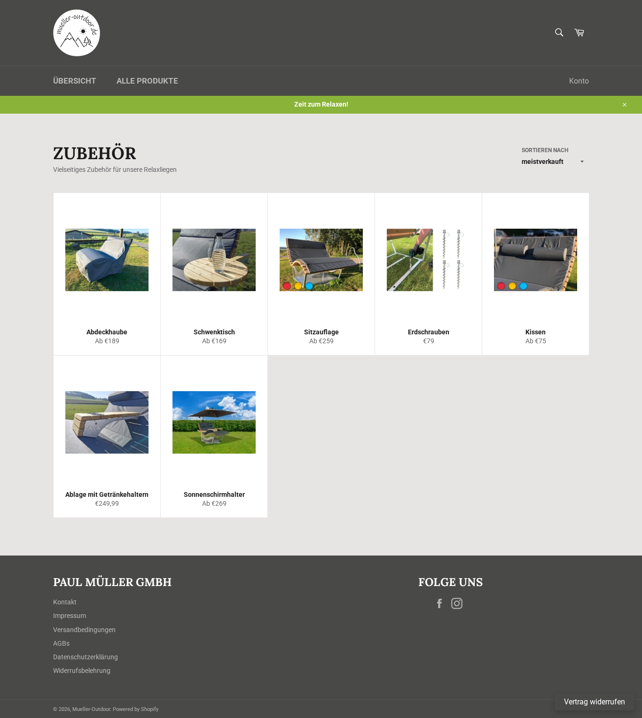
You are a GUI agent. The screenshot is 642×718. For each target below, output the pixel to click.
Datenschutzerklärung (85, 657)
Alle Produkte (147, 80)
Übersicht (74, 80)
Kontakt (65, 602)
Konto (579, 81)
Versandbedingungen (84, 629)
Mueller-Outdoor (91, 709)
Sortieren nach (545, 150)
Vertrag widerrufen (594, 701)
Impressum (69, 615)
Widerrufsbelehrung (81, 670)
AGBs (61, 643)
